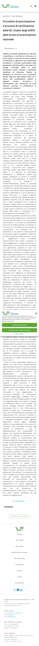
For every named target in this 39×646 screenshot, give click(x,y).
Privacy (21, 333)
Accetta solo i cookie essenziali (19, 330)
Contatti (19, 534)
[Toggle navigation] (35, 6)
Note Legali (19, 540)
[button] (36, 313)
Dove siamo (19, 546)
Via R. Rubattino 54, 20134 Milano (13, 613)
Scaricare (7, 639)
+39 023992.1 (10, 615)
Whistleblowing (19, 558)
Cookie (16, 333)
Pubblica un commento (19, 516)
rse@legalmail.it (11, 616)
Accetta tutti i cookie (19, 325)
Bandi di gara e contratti (19, 552)
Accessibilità (19, 583)
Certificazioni (19, 564)
